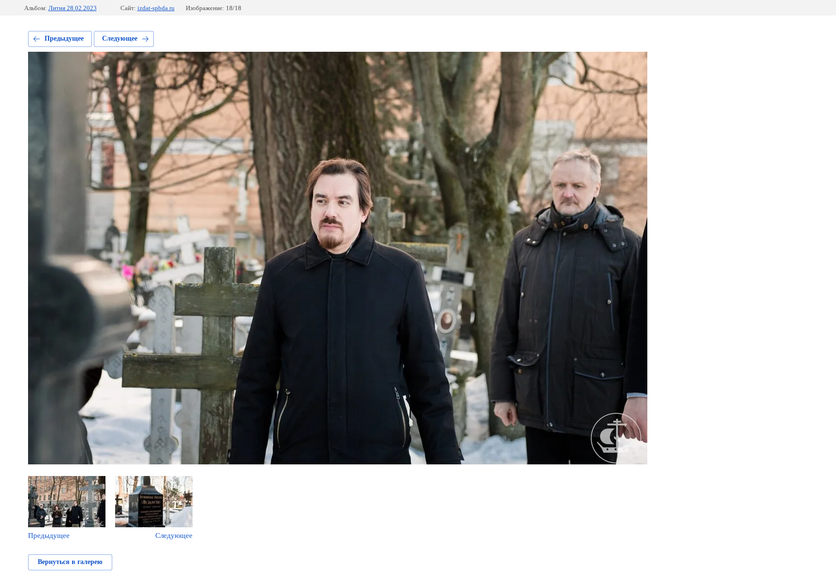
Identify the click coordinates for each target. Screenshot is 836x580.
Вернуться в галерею (70, 561)
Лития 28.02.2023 (72, 8)
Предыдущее (64, 38)
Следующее (119, 38)
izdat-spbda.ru (156, 8)
